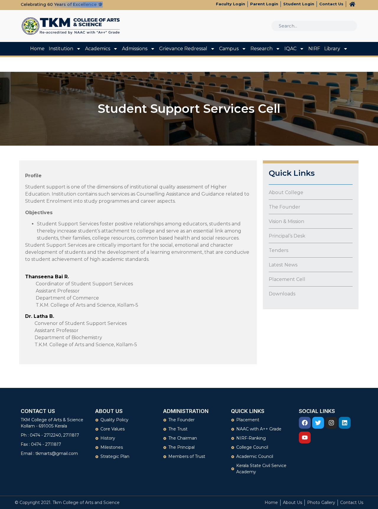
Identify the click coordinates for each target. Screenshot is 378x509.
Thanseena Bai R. (47, 276)
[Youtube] (305, 437)
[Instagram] (331, 423)
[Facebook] (305, 423)
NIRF (314, 48)
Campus (229, 48)
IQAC (290, 48)
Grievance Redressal (183, 48)
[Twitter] (318, 423)
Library (332, 48)
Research (261, 48)
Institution (61, 48)
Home (37, 48)
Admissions (134, 48)
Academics (97, 48)
